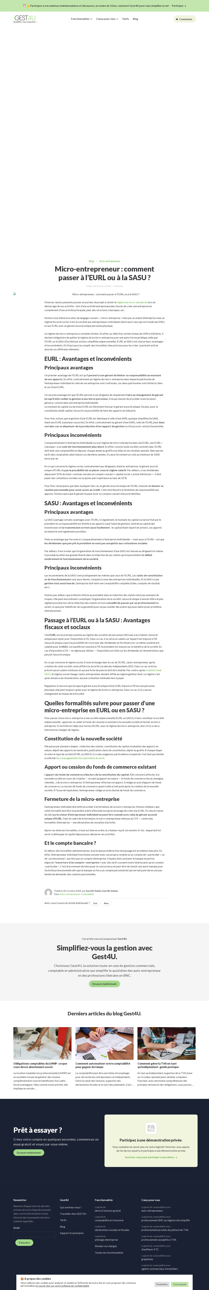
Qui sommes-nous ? (71, 1207)
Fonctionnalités (80, 18)
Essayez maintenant (104, 983)
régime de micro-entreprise (132, 302)
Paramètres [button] (162, 1284)
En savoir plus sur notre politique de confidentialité (62, 1285)
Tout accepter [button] (179, 1284)
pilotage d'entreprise (106, 1238)
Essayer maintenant (29, 1152)
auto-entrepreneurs (156, 1209)
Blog (135, 18)
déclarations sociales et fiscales (112, 1228)
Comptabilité (87, 894)
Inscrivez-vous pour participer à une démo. (149, 1157)
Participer (178, 5)
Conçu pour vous (105, 18)
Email (16, 1227)
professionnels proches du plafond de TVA (164, 1228)
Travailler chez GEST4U (73, 1213)
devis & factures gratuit (108, 1209)
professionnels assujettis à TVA (158, 1238)
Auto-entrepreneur (109, 261)
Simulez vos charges (106, 1246)
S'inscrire (24, 1242)
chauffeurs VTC (156, 1247)
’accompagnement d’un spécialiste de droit (80, 758)
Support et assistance (72, 1233)
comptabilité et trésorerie (109, 1218)
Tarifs (125, 18)
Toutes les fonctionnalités (109, 1252)
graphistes (156, 1257)
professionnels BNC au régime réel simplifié (165, 1218)
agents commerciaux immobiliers (159, 1267)
